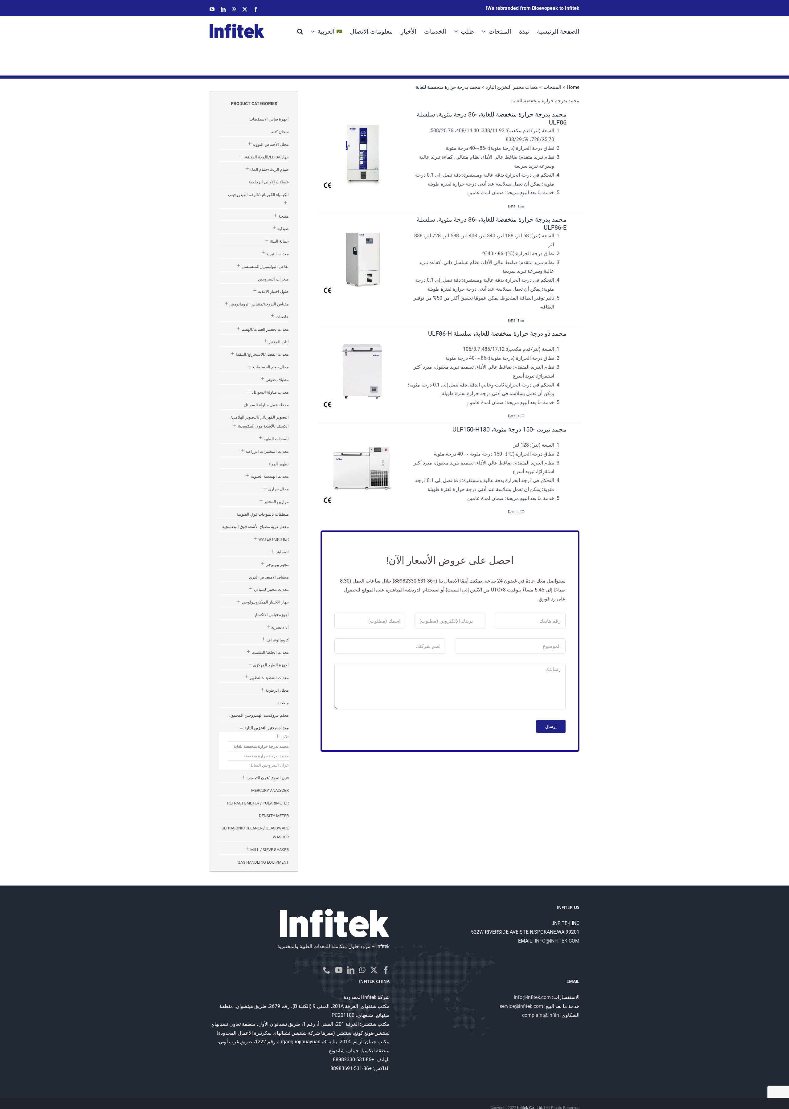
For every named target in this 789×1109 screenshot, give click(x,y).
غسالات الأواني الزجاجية (269, 182)
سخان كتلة (280, 131)
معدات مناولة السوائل (270, 392)
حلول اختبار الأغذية (273, 291)
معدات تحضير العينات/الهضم (265, 329)
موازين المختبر (276, 501)
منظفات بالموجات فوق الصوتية (263, 514)
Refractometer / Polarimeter (258, 803)
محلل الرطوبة (277, 690)
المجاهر (282, 552)
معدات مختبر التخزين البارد (266, 728)
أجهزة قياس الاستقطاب (269, 119)
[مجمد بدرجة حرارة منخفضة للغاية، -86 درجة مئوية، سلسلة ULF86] (362, 150)
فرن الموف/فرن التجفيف (268, 777)
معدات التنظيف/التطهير (269, 677)
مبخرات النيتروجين (273, 279)
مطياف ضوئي (277, 379)
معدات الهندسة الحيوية (270, 476)
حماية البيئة (279, 241)
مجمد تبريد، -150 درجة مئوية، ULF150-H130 (509, 429)
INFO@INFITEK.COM (557, 941)
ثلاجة (284, 737)
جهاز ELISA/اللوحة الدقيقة (267, 157)
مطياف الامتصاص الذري (269, 577)
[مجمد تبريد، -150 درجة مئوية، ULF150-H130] (362, 465)
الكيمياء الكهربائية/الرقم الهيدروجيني (258, 194)
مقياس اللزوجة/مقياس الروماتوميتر (259, 304)
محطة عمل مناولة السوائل (266, 405)
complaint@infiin (540, 1015)
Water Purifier (273, 539)
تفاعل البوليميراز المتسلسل (265, 266)
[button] (300, 31)
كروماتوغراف (278, 640)
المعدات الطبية (276, 438)
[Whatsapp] (362, 970)
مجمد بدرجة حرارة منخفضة (266, 756)
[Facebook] (386, 970)
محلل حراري (278, 489)
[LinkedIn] (350, 970)
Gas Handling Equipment (263, 862)
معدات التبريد (277, 254)
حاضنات (282, 316)
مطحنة (283, 703)
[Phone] (326, 970)
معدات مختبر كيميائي (271, 589)
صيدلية (283, 228)
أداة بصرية (280, 627)
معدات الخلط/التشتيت (270, 652)
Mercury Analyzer (270, 790)
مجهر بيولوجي (277, 564)
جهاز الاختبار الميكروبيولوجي (265, 602)
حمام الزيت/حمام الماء (269, 169)
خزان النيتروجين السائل (269, 765)
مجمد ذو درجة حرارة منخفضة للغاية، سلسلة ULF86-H (497, 333)
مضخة (284, 216)
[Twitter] (374, 970)
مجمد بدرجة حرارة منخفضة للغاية (261, 746)
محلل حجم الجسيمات (271, 367)
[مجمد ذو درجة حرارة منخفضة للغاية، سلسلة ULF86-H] (362, 369)
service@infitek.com (521, 1006)
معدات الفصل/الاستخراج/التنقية (262, 354)
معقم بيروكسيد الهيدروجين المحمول (259, 715)
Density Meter (274, 815)
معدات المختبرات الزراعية (267, 451)
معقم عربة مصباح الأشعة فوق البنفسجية (255, 526)
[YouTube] (338, 970)
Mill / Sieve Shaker (269, 849)
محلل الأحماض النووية (270, 144)
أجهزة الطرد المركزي (271, 665)
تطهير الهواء (278, 464)
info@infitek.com (532, 997)
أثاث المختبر (278, 342)
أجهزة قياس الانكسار (271, 614)
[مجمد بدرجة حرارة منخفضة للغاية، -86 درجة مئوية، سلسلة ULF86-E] (362, 255)
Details (513, 206)
